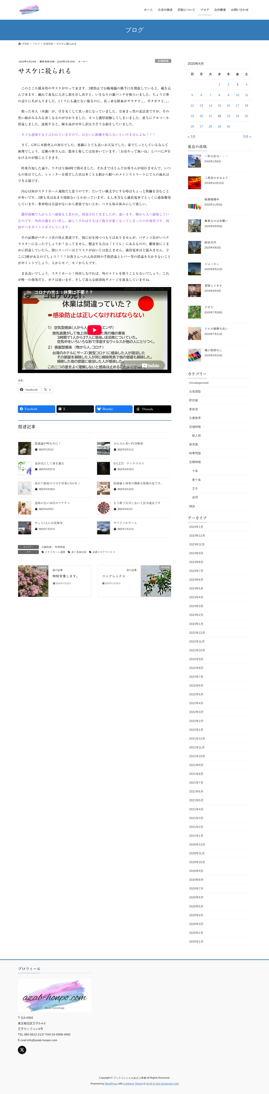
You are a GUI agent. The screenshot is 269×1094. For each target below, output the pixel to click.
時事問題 (60, 547)
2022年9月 (196, 659)
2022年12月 (197, 632)
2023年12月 (197, 535)
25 (246, 116)
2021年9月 (196, 765)
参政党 (193, 409)
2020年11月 (197, 853)
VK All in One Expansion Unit (162, 1083)
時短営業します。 (66, 576)
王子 (195, 488)
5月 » (247, 136)
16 (228, 105)
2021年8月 (196, 773)
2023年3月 (196, 606)
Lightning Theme (133, 1083)
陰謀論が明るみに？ (48, 443)
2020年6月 (196, 897)
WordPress (111, 1083)
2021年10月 (197, 756)
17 (237, 105)
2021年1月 (196, 835)
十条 (195, 470)
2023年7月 (196, 570)
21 (210, 116)
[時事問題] (156, 580)
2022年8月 (196, 668)
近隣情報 (195, 462)
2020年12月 (197, 844)
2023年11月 (197, 544)
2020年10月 (197, 862)
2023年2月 (196, 615)
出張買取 (195, 391)
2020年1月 (196, 941)
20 (201, 116)
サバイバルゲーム (125, 523)
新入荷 (196, 435)
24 (237, 116)
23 (228, 116)
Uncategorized (198, 382)
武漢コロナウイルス (103, 552)
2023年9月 (196, 553)
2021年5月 (196, 800)
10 (237, 95)
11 (246, 95)
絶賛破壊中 (211, 199)
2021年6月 (196, 791)
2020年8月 (196, 879)
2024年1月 (196, 526)
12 (192, 105)
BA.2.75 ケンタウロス (128, 463)
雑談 (192, 506)
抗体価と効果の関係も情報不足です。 (138, 483)
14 (210, 105)
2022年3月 (196, 712)
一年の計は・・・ (216, 156)
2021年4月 (196, 809)
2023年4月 (196, 597)
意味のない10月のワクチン (52, 503)
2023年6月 (196, 579)
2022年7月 (196, 676)
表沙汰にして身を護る (49, 463)
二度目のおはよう (216, 177)
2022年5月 (196, 694)
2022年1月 (196, 729)
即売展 (193, 400)
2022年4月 (196, 703)
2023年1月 (196, 624)
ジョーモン (211, 264)
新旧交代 (210, 242)
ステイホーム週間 (55, 552)
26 (192, 126)
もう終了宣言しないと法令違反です (137, 503)
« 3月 (192, 136)
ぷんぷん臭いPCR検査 (128, 443)
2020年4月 (196, 915)
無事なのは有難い (216, 220)
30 (228, 126)
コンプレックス (113, 576)
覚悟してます (213, 285)
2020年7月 (196, 888)
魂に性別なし (213, 350)
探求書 (193, 444)
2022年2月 (196, 721)
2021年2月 (196, 827)
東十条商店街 (78, 552)
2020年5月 (196, 906)
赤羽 (195, 497)
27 (201, 126)
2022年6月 (196, 685)
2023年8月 (196, 562)
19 (192, 116)
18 (246, 105)
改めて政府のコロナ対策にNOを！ (57, 483)
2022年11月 (197, 641)
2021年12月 (197, 738)
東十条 (196, 479)
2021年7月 (196, 782)
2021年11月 (197, 747)
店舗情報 (163, 61)
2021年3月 (196, 818)
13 (201, 105)
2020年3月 (196, 924)
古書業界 (195, 418)
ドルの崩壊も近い (216, 328)
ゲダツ (208, 307)
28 (210, 126)
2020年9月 (196, 871)
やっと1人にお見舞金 (49, 523)
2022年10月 (197, 650)
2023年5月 (196, 588)
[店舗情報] (33, 580)
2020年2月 (196, 932)
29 (219, 126)
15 (219, 105)
